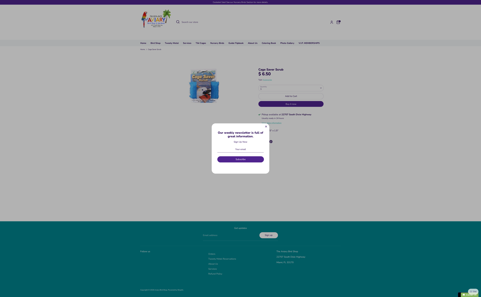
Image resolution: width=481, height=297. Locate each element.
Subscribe (241, 159)
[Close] (266, 126)
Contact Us (471, 295)
